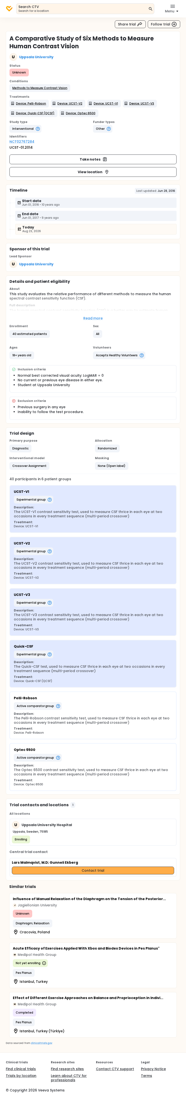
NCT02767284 (21, 141)
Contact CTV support (115, 1069)
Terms (146, 1076)
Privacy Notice (153, 1069)
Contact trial (93, 870)
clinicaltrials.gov (41, 1043)
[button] (39, 88)
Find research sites (67, 1069)
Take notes (90, 159)
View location (90, 172)
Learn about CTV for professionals (69, 1078)
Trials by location (21, 1076)
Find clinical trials (21, 1069)
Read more (93, 318)
